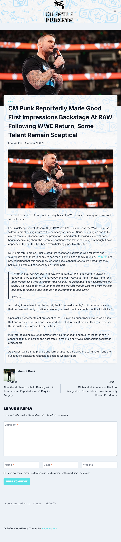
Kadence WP (49, 528)
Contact (37, 503)
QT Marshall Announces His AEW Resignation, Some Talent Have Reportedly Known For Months (92, 389)
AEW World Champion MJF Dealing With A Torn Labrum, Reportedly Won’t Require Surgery (29, 389)
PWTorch (102, 256)
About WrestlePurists (17, 503)
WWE (10, 101)
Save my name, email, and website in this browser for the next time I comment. (48, 473)
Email (48, 464)
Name (9, 464)
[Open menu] (114, 11)
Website (88, 464)
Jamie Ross (16, 143)
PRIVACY (50, 503)
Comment (11, 424)
